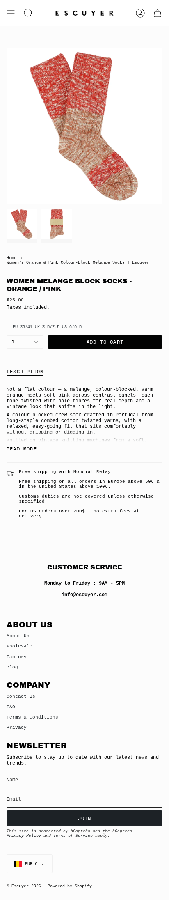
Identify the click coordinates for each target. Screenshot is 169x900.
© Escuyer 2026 (24, 886)
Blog (12, 667)
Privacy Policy (24, 835)
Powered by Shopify (70, 886)
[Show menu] (10, 13)
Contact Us (21, 696)
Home (11, 258)
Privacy (17, 727)
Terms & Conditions (32, 717)
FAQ (11, 707)
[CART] (157, 13)
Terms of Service (73, 835)
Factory (17, 656)
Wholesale (19, 646)
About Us (18, 636)
